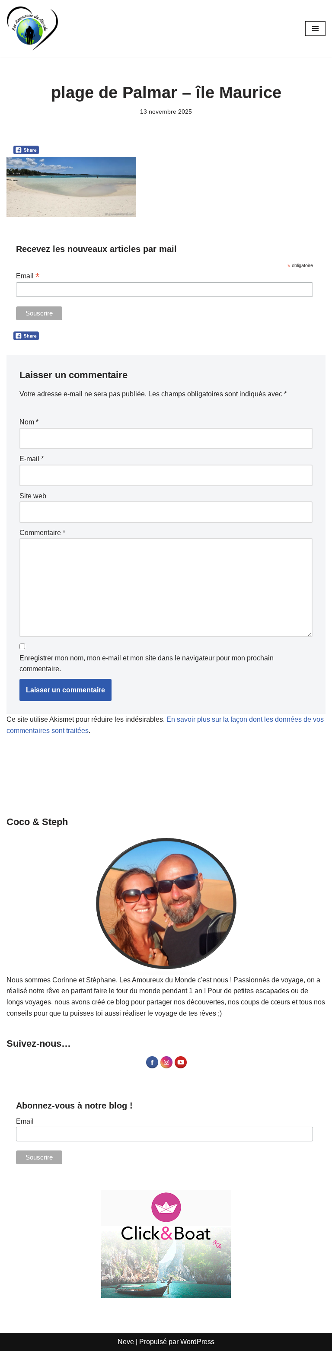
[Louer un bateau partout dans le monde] (166, 1244)
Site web (32, 496)
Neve (126, 1341)
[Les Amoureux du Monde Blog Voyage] (32, 28)
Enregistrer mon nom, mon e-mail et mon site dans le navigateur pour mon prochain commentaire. (146, 663)
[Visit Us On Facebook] (152, 1067)
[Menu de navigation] (315, 28)
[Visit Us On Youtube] (180, 1067)
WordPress (197, 1341)
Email (27, 276)
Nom (28, 422)
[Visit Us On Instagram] (166, 1067)
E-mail (31, 458)
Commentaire (42, 532)
